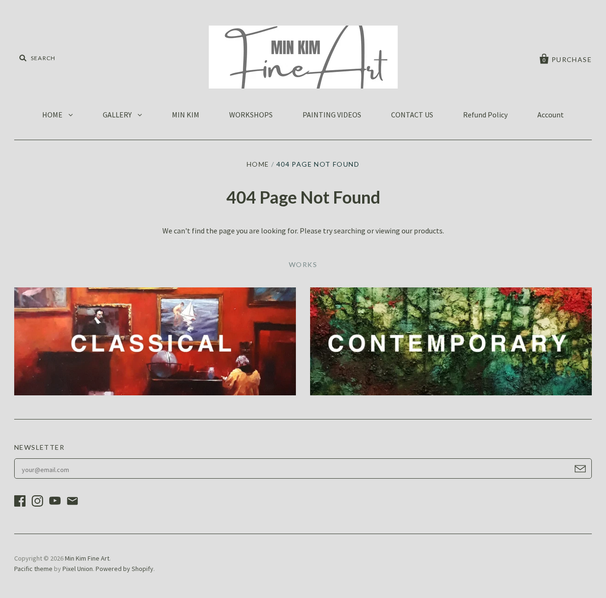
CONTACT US (412, 114)
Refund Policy (485, 114)
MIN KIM (185, 114)
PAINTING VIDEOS (332, 114)
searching (349, 230)
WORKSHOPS (251, 114)
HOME (53, 114)
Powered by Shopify (124, 568)
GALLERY (118, 114)
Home (258, 164)
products (428, 230)
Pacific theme (33, 568)
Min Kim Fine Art (87, 558)
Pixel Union (77, 568)
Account (550, 114)
